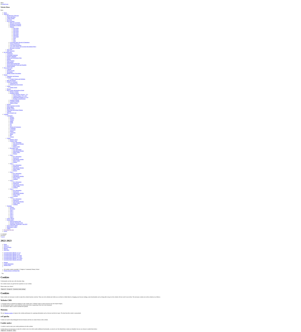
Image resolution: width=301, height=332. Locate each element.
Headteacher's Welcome (13, 15)
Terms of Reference (15, 43)
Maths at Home (14, 103)
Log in (5, 231)
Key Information (8, 52)
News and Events (8, 67)
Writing (12, 120)
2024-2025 (16, 29)
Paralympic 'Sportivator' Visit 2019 (18, 224)
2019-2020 (16, 36)
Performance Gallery (12, 227)
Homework (16, 158)
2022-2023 (16, 32)
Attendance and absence (13, 76)
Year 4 (11, 180)
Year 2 (11, 163)
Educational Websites (18, 144)
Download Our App (9, 230)
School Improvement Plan (13, 63)
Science (12, 136)
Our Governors (10, 21)
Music (11, 134)
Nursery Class (13, 141)
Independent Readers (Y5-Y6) (20, 97)
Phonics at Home (14, 91)
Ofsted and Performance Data (14, 58)
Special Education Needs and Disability (16, 65)
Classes (9, 138)
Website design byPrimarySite (12, 270)
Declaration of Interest (15, 25)
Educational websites (18, 159)
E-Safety (9, 77)
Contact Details (11, 18)
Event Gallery (10, 220)
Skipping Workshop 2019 (16, 222)
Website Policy (7, 265)
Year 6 (11, 197)
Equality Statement (11, 56)
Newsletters (10, 72)
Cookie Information (8, 264)
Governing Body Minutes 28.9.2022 (13, 259)
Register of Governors (15, 24)
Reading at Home (14, 93)
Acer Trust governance (15, 45)
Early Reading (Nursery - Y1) (20, 94)
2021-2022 (16, 34)
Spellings (15, 179)
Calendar (9, 69)
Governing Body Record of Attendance (20, 42)
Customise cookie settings (19, 289)
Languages (12, 132)
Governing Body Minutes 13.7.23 (12, 252)
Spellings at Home (14, 100)
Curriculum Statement (12, 55)
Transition (9, 206)
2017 (14, 39)
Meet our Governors (15, 22)
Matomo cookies (9, 313)
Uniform (9, 111)
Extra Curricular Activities (13, 105)
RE (11, 135)
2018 (14, 38)
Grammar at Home (14, 101)
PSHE (11, 122)
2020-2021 (16, 35)
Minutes (12, 27)
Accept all (9, 289)
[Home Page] (4, 4)
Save (14, 330)
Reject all (3, 289)
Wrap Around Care (11, 113)
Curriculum (10, 115)
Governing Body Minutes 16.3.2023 (13, 255)
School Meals (10, 107)
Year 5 (11, 189)
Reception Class (14, 148)
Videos (8, 228)
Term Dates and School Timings (15, 110)
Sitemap (6, 262)
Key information (17, 142)
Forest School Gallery (12, 225)
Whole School (13, 87)
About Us (6, 14)
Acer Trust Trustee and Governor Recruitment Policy (23, 46)
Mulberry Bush (14, 139)
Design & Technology (15, 127)
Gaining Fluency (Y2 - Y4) (20, 96)
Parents (5, 74)
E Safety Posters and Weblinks (17, 79)
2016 (14, 41)
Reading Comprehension (19, 98)
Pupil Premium (10, 60)
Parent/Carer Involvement (16, 84)
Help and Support (11, 80)
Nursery (9, 104)
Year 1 (11, 155)
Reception (12, 208)
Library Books (10, 218)
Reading (12, 118)
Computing (13, 128)
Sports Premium (11, 66)
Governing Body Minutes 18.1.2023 (13, 257)
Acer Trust (9, 49)
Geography (13, 129)
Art (11, 125)
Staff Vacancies (11, 51)
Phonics (9, 89)
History (12, 131)
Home (5, 12)
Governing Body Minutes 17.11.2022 (13, 258)
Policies (9, 59)
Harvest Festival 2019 (15, 221)
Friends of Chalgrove (12, 82)
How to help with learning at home (15, 90)
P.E (11, 124)
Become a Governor (15, 48)
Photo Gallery (16, 146)
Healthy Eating (10, 108)
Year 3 (11, 172)
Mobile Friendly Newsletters (14, 73)
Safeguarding (10, 62)
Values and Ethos (11, 17)
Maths (11, 121)
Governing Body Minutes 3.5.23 (12, 254)
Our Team (9, 20)
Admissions (10, 53)
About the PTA (14, 83)
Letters (8, 86)
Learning (6, 114)
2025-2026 (16, 28)
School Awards (10, 70)
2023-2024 (16, 31)
